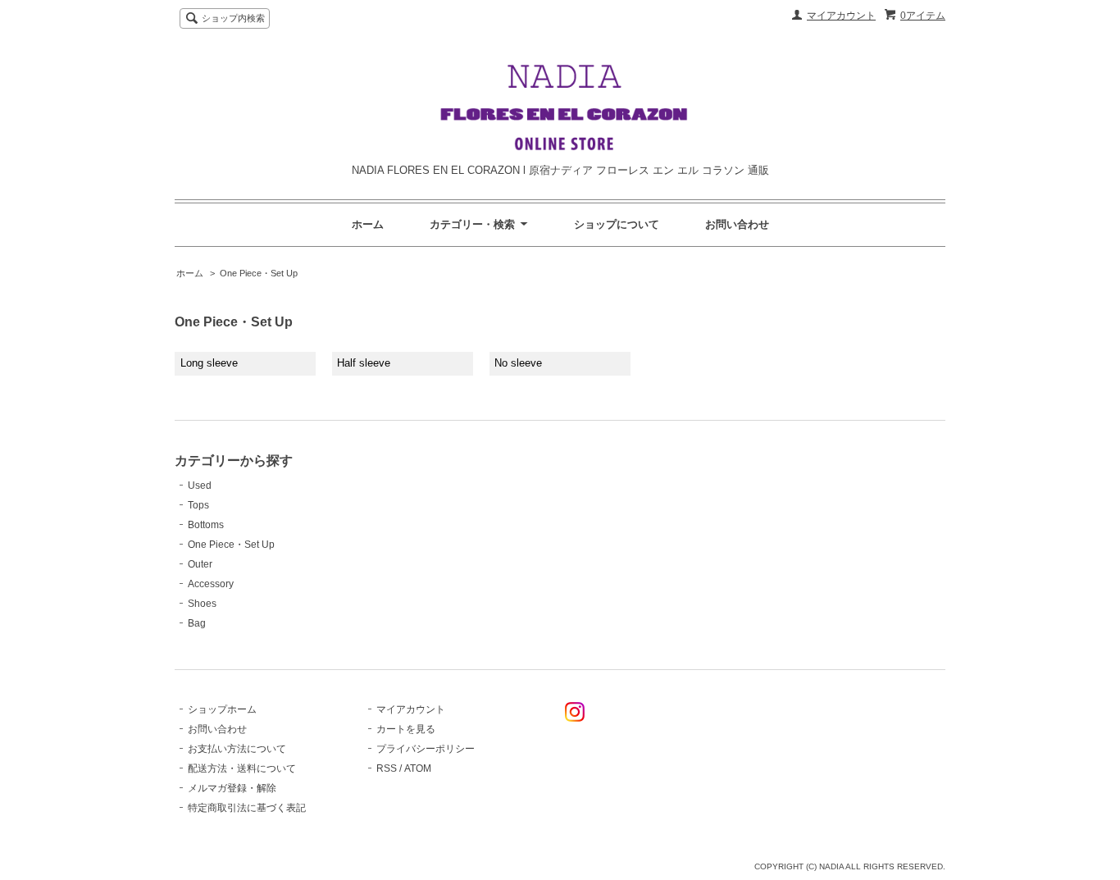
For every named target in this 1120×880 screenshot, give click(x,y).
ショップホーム (222, 709)
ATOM (417, 768)
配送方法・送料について (242, 768)
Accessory (211, 584)
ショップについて (616, 224)
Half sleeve (363, 363)
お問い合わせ (737, 224)
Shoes (202, 603)
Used (200, 485)
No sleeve (518, 363)
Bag (197, 623)
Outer (200, 564)
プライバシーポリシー (425, 749)
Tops (198, 505)
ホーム (368, 224)
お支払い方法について (237, 749)
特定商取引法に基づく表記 (247, 808)
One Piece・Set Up (259, 273)
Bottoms (206, 525)
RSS (386, 768)
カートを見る (405, 729)
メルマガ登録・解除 (232, 788)
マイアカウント (841, 15)
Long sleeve (209, 363)
